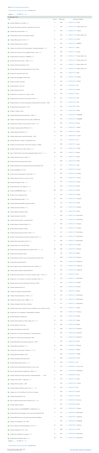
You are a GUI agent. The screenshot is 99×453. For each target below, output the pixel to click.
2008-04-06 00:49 (72, 420)
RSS (71, 449)
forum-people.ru (10, 450)
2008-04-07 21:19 (72, 378)
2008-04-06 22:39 (72, 400)
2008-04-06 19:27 (72, 408)
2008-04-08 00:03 (72, 374)
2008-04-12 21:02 (72, 274)
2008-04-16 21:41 (72, 165)
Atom (74, 449)
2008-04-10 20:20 (72, 332)
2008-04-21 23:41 (72, 22)
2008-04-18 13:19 (72, 114)
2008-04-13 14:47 (72, 228)
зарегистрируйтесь (25, 7)
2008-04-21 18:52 (72, 35)
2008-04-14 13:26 (72, 194)
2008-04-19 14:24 (72, 97)
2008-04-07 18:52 (72, 387)
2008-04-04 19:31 (72, 437)
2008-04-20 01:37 (72, 85)
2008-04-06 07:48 (72, 412)
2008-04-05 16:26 (72, 429)
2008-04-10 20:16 (72, 337)
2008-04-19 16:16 (72, 93)
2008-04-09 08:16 (72, 358)
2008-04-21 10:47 (72, 76)
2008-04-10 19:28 (72, 341)
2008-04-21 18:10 (72, 39)
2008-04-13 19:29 (72, 207)
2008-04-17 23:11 (72, 144)
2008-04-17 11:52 (72, 156)
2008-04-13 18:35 (72, 215)
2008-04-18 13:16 (72, 118)
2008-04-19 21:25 (72, 89)
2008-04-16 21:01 (72, 169)
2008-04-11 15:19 (72, 299)
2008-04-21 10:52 (72, 72)
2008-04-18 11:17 (72, 127)
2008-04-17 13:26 (72, 152)
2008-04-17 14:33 (72, 148)
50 (29, 190)
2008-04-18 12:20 (72, 123)
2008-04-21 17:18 (72, 51)
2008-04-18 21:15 (72, 110)
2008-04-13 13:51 (72, 236)
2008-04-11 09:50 (72, 324)
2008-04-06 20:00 (72, 404)
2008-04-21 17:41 (72, 43)
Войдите (17, 7)
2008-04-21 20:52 (72, 26)
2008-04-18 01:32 (72, 139)
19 (35, 388)
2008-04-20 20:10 (72, 81)
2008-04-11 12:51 (72, 307)
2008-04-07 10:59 (72, 395)
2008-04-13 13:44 (72, 240)
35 (18, 14)
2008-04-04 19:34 (72, 433)
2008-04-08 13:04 (72, 370)
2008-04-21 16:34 (72, 68)
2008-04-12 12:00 (72, 282)
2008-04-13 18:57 (72, 211)
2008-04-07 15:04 (72, 391)
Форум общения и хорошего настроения (18, 10)
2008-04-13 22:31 (72, 198)
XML (77, 449)
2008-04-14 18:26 (72, 186)
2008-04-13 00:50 (72, 253)
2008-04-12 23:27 (72, 269)
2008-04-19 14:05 (72, 102)
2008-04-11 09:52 (72, 316)
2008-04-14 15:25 (72, 190)
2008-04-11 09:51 (72, 320)
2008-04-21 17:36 (72, 47)
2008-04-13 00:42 (72, 257)
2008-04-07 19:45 (72, 383)
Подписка (88, 449)
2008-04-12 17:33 (72, 278)
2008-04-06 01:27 (72, 416)
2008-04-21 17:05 (72, 64)
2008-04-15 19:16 (72, 177)
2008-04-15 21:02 (72, 173)
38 (22, 14)
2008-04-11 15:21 (72, 295)
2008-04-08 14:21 (72, 366)
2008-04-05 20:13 (72, 425)
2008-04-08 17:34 (72, 362)
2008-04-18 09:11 (72, 135)
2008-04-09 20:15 (72, 353)
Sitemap (81, 449)
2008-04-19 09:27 (72, 106)
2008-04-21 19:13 (72, 30)
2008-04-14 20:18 (72, 181)
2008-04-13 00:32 (72, 265)
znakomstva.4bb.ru (18, 450)
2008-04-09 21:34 (72, 349)
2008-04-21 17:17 (72, 56)
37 (21, 14)
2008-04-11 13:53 (72, 303)
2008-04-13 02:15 (72, 248)
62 (25, 14)
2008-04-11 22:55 (72, 290)
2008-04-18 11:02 (72, 131)
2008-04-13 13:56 (72, 232)
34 (17, 14)
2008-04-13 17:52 (72, 219)
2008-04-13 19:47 (72, 202)
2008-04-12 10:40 (72, 286)
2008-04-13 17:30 (72, 223)
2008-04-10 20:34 (72, 328)
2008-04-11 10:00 (72, 311)
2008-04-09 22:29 (72, 345)
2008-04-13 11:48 (72, 244)
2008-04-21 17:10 (72, 60)
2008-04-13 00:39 (72, 261)
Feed (85, 449)
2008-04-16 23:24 (72, 160)
